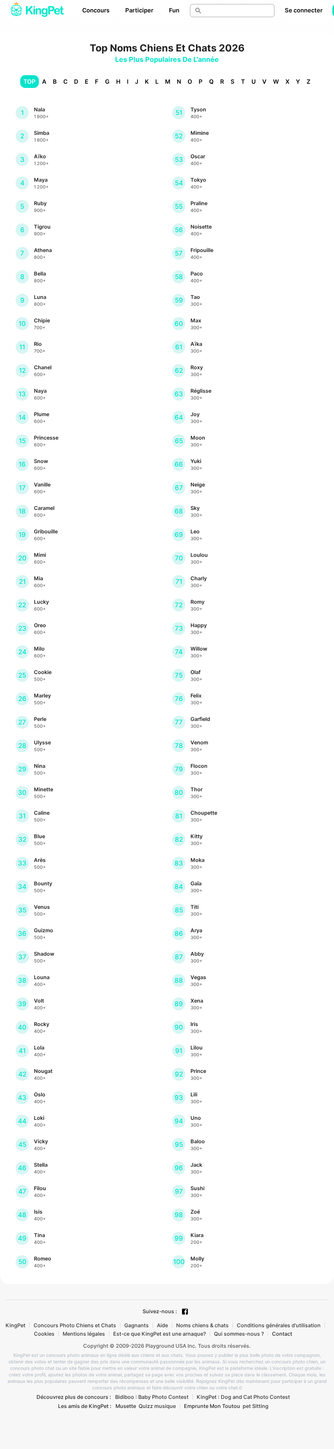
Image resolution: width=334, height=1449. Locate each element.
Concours (96, 10)
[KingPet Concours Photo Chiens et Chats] (37, 10)
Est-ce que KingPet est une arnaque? (159, 1333)
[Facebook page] (184, 1311)
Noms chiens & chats (202, 1325)
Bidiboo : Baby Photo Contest (152, 1397)
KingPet (15, 1325)
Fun (174, 10)
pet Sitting (255, 1406)
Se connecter (304, 10)
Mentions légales (84, 1333)
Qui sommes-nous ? (239, 1333)
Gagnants (136, 1325)
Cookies (44, 1333)
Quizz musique (157, 1406)
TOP (29, 81)
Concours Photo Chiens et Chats (75, 1325)
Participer (139, 10)
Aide (162, 1325)
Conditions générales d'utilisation (279, 1325)
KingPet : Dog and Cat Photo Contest (243, 1397)
